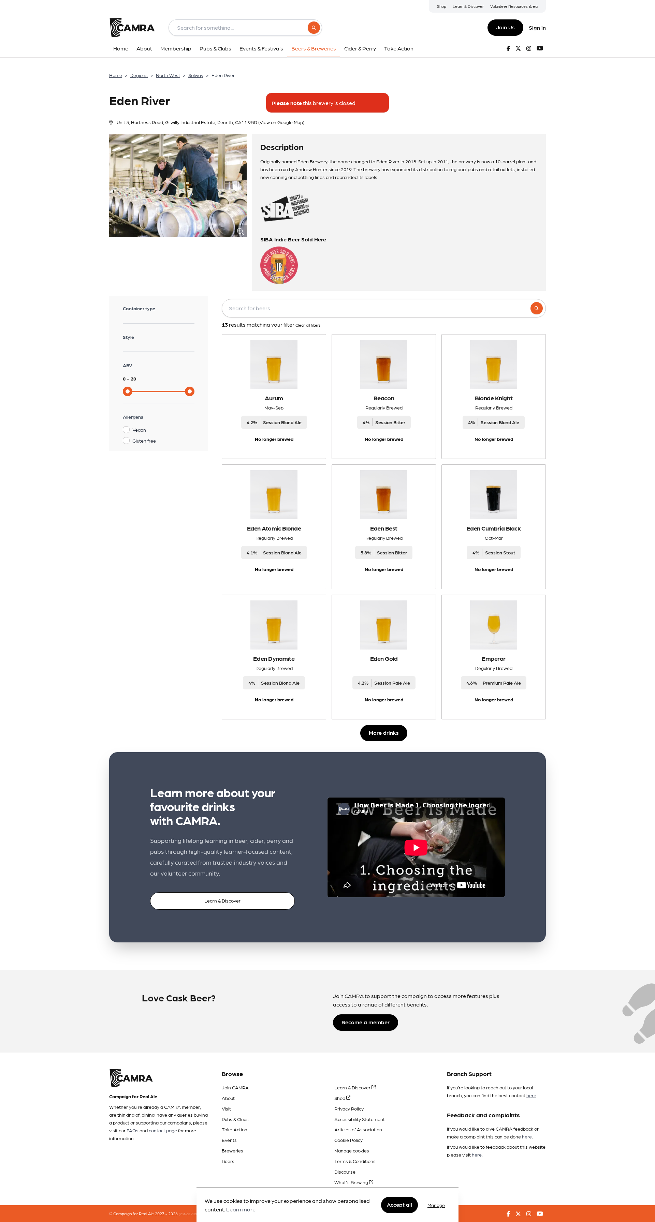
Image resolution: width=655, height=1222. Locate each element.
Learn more (241, 1209)
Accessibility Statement (359, 1119)
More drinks (384, 732)
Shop (441, 6)
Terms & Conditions (355, 1161)
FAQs (133, 1130)
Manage (436, 1205)
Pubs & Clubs (235, 1119)
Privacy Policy (349, 1108)
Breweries (232, 1150)
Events (229, 1140)
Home (115, 75)
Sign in (537, 27)
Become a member (365, 1022)
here (531, 1095)
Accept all (399, 1205)
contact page (163, 1130)
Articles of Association (358, 1129)
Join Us (505, 27)
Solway (195, 75)
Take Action (234, 1129)
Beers (228, 1161)
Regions (139, 75)
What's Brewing (351, 1182)
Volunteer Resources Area (514, 6)
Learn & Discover (468, 6)
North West (168, 75)
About (228, 1098)
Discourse (344, 1171)
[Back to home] (132, 27)
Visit (226, 1108)
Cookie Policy (348, 1140)
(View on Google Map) (281, 122)
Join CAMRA (235, 1087)
